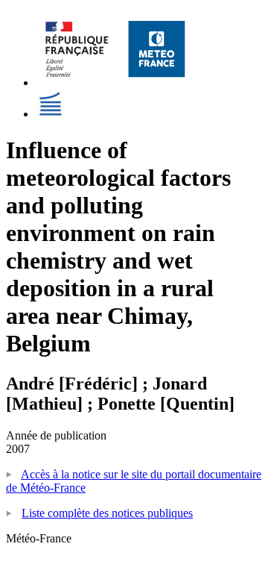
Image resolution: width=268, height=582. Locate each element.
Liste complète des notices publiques (107, 513)
